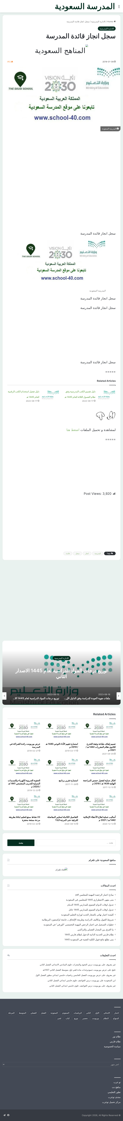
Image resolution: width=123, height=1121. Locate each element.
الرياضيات (78, 1013)
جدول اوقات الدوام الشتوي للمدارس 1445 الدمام (90, 904)
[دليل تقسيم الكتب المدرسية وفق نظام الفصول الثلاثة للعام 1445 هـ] (106, 394)
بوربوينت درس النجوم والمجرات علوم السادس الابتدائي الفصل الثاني (70, 964)
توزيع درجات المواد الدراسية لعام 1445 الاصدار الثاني (62, 673)
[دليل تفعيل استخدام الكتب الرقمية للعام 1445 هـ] (50, 394)
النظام (106, 1018)
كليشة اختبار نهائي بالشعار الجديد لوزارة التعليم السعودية (87, 914)
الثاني (88, 1013)
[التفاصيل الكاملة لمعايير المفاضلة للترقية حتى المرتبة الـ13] (61, 804)
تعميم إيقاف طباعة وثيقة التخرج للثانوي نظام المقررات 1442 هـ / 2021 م (101, 746)
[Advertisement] (61, 158)
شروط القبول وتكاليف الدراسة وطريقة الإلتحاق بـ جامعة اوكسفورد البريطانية (78, 919)
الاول (97, 1013)
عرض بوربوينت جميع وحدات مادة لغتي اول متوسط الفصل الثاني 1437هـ (75, 970)
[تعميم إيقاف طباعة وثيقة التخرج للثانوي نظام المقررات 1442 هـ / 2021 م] (99, 731)
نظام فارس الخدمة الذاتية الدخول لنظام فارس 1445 (89, 934)
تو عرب (117, 1082)
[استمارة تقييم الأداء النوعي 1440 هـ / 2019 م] (61, 731)
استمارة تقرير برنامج (68, 780)
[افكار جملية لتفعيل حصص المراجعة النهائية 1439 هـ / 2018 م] (99, 768)
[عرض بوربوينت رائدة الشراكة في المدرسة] (23, 731)
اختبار (116, 1013)
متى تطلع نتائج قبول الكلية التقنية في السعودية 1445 (89, 939)
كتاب (68, 1018)
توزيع (76, 1018)
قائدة (68, 553)
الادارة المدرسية (98, 21)
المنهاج (116, 1018)
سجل (77, 553)
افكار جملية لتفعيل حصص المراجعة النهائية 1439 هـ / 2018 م (99, 782)
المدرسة (98, 553)
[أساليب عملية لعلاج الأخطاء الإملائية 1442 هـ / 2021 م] (99, 804)
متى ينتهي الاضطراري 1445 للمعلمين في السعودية (90, 899)
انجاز (87, 553)
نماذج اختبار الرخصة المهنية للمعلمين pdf (94, 894)
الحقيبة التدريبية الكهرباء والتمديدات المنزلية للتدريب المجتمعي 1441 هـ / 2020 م (24, 783)
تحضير (85, 1018)
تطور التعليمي (114, 1092)
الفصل (43, 1013)
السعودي (65, 1013)
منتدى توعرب (114, 1097)
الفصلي (34, 1013)
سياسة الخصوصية (112, 1046)
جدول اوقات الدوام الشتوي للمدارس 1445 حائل (91, 909)
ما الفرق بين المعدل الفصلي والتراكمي (95, 929)
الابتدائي (107, 1013)
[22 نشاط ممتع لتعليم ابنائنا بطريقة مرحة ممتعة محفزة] (23, 804)
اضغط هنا (72, 430)
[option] (61, 673)
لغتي (59, 1018)
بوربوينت (95, 1018)
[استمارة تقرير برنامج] (61, 768)
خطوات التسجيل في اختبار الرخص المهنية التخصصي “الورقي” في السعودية (79, 924)
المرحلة (11, 1013)
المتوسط (22, 1013)
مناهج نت (116, 1087)
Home (110, 21)
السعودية (54, 1013)
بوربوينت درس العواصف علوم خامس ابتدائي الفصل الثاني (73, 980)
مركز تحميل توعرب (111, 1102)
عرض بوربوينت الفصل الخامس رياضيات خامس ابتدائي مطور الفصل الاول (68, 975)
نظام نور (117, 1036)
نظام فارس (115, 1041)
